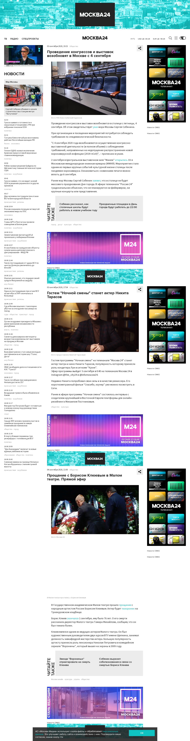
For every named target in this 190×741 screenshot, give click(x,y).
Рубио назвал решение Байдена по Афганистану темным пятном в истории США (22, 168)
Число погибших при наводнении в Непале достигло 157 (20, 381)
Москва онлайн (57, 679)
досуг (60, 225)
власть (7, 330)
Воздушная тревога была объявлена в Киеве (21, 394)
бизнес (7, 144)
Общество (74, 46)
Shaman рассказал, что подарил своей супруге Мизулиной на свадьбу (21, 279)
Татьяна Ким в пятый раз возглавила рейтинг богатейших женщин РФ (21, 138)
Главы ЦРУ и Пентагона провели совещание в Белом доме (19, 223)
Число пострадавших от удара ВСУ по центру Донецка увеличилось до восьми (21, 265)
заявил (97, 180)
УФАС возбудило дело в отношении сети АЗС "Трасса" (22, 368)
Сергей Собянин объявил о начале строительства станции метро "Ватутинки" (21, 111)
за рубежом (17, 174)
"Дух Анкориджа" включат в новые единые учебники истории (20, 450)
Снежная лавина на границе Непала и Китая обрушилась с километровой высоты (21, 464)
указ (95, 127)
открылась (121, 160)
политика (8, 131)
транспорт (23, 314)
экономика (15, 144)
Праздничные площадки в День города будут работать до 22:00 (118, 206)
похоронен (128, 608)
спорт (6, 414)
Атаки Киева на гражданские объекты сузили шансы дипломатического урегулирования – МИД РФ (21, 250)
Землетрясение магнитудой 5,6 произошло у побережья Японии (19, 236)
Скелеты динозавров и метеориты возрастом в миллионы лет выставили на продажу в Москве (22, 339)
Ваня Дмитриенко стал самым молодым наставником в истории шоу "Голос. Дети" (22, 354)
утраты (77, 679)
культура (67, 225)
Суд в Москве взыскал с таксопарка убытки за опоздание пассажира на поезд (20, 308)
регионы (20, 202)
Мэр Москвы (12, 82)
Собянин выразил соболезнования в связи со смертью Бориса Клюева (115, 662)
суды (6, 314)
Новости (14, 74)
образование (9, 455)
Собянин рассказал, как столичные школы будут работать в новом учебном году (78, 207)
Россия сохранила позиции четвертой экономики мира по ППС (21, 210)
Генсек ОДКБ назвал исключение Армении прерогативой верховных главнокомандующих (20, 153)
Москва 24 (95, 38)
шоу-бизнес (9, 284)
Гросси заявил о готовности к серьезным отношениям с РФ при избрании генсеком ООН (19, 125)
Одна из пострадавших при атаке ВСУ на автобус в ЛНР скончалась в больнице (21, 293)
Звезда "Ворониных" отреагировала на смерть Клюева (74, 662)
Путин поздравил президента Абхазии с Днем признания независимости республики (22, 324)
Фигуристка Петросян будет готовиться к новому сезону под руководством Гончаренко (22, 408)
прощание (125, 605)
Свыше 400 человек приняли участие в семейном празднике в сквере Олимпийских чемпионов (21, 423)
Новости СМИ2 (53, 268)
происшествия (10, 202)
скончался (73, 618)
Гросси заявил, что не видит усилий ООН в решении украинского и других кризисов (21, 183)
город (31, 314)
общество (14, 314)
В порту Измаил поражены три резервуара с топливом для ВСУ (18, 437)
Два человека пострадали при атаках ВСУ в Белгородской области (21, 197)
